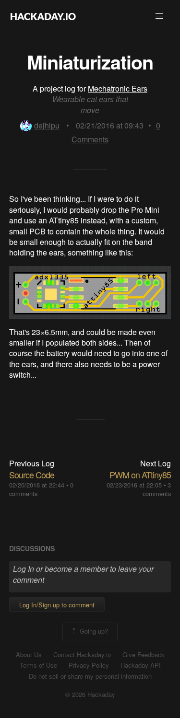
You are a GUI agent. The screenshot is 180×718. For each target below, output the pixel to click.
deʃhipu (47, 125)
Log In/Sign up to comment (57, 604)
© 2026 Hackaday (90, 694)
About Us (29, 654)
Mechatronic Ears (117, 88)
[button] (159, 16)
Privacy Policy (89, 665)
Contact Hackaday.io (82, 654)
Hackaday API (140, 665)
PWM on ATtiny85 (140, 474)
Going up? (93, 631)
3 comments (157, 489)
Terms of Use (38, 665)
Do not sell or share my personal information (90, 676)
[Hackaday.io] (43, 16)
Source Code (31, 474)
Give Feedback (143, 654)
